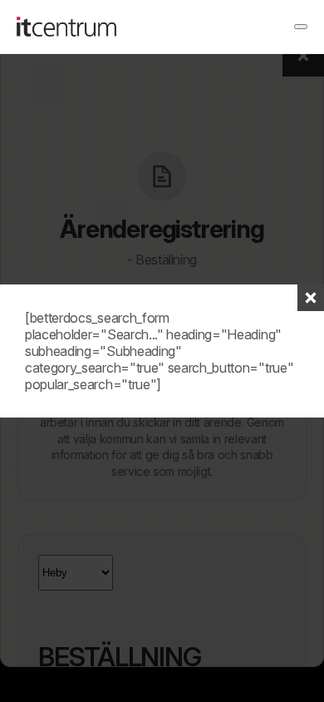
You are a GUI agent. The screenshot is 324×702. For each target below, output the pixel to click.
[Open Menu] (300, 26)
